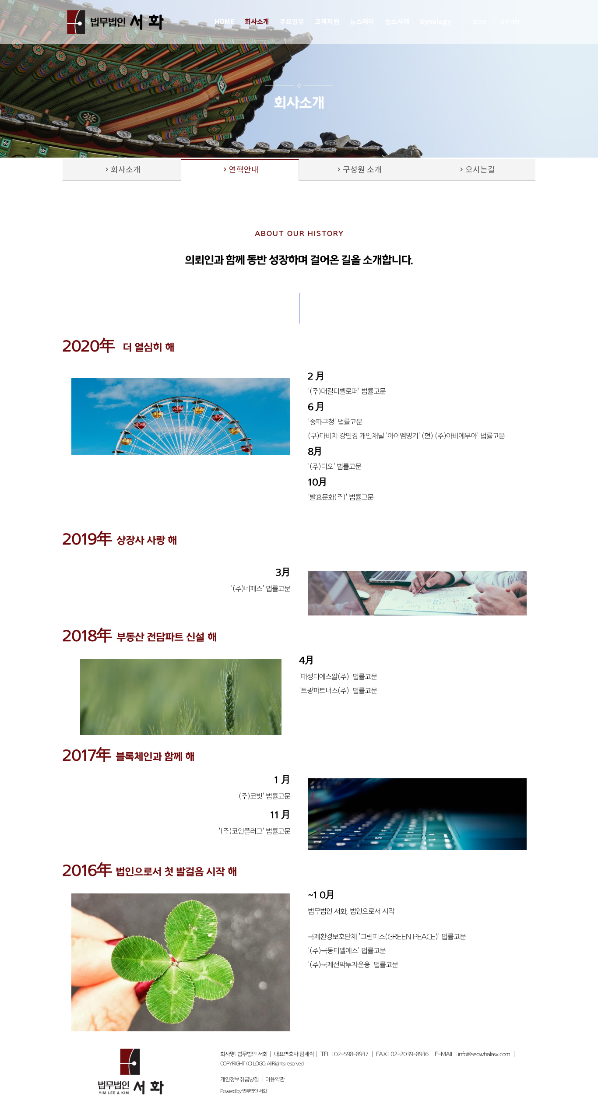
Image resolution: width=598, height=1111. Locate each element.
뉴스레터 (362, 22)
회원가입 (510, 22)
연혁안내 (240, 170)
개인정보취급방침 (239, 1079)
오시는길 (476, 170)
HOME (224, 22)
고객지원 (327, 22)
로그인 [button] (480, 22)
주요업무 (292, 22)
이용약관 (275, 1079)
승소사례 (397, 22)
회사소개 (257, 22)
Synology (435, 22)
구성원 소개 (358, 170)
